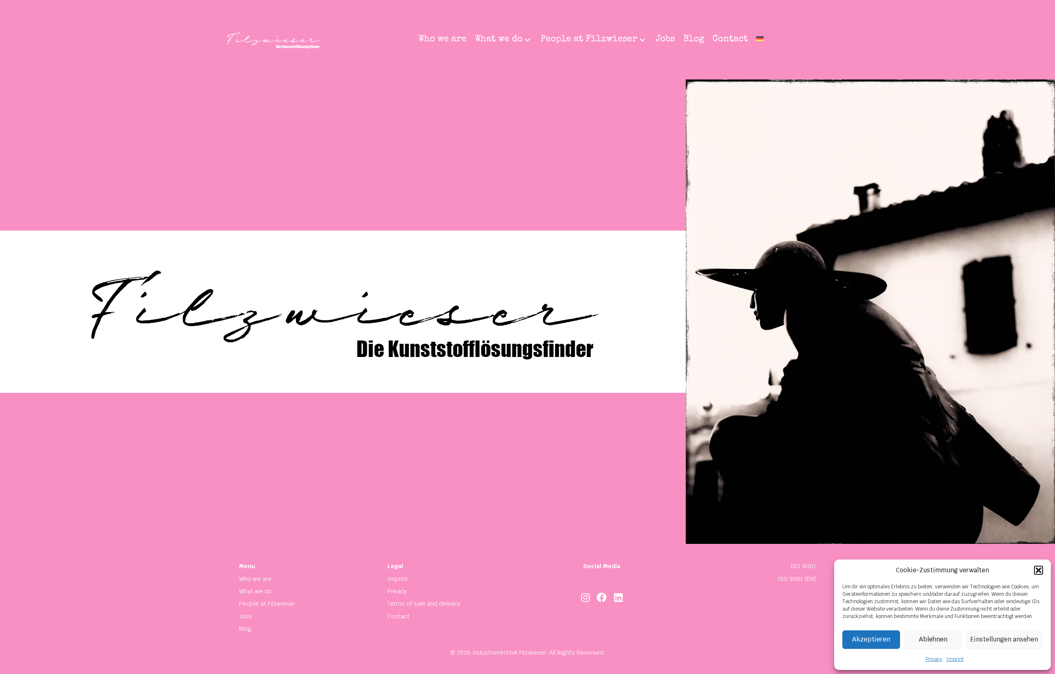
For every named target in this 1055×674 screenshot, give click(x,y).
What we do (255, 591)
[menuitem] (760, 40)
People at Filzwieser (267, 603)
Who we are (255, 579)
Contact (398, 616)
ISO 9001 (803, 566)
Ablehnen (933, 639)
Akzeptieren (871, 639)
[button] (1038, 570)
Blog (245, 628)
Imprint (955, 659)
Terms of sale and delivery (423, 603)
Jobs (245, 616)
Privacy (934, 659)
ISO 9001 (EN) (797, 579)
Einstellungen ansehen (1004, 639)
